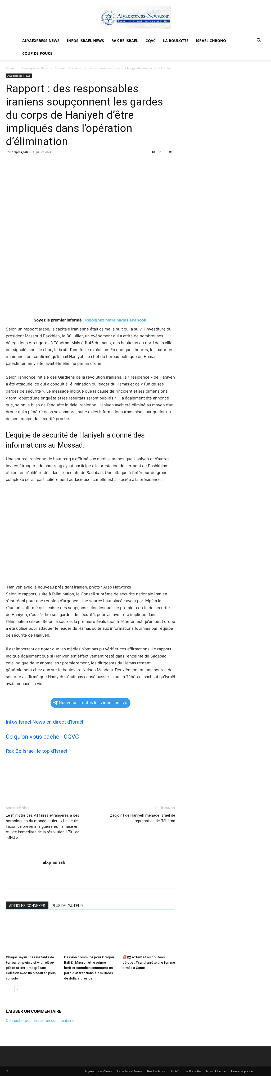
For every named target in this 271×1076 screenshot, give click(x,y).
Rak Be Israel (124, 40)
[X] (23, 164)
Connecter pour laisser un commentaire (40, 1020)
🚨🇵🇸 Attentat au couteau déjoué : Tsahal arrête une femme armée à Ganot (149, 962)
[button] (258, 41)
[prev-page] (9, 989)
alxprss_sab (20, 152)
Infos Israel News (85, 40)
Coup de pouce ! (38, 53)
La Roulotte (175, 40)
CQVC (151, 40)
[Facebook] (11, 164)
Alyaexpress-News (41, 40)
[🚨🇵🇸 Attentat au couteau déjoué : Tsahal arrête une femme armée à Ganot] (149, 935)
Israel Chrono (211, 40)
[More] (60, 164)
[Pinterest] (35, 164)
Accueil (11, 68)
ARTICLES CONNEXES (27, 906)
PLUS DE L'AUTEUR (67, 906)
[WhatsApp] (47, 164)
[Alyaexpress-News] (135, 17)
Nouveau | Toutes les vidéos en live (93, 702)
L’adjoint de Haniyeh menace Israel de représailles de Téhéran (142, 818)
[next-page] (17, 989)
